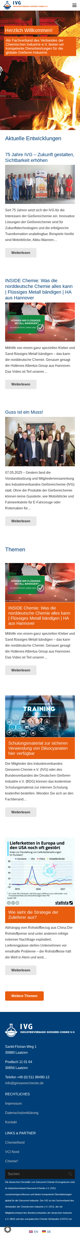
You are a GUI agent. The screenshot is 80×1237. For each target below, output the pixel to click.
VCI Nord (12, 1152)
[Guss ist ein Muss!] (40, 441)
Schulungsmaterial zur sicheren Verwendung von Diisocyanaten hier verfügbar (38, 748)
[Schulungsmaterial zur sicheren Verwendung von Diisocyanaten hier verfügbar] (40, 716)
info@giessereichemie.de (24, 1083)
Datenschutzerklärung (21, 1113)
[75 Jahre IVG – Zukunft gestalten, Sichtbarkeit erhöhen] (40, 184)
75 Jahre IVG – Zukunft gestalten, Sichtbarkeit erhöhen (39, 157)
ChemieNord (15, 1142)
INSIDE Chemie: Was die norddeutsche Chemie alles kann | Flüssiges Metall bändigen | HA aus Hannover (39, 289)
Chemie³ (11, 1161)
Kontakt (11, 1122)
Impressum (13, 1103)
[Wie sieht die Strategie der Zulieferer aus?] (40, 871)
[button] (74, 5)
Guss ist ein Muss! (24, 412)
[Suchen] (70, 1174)
